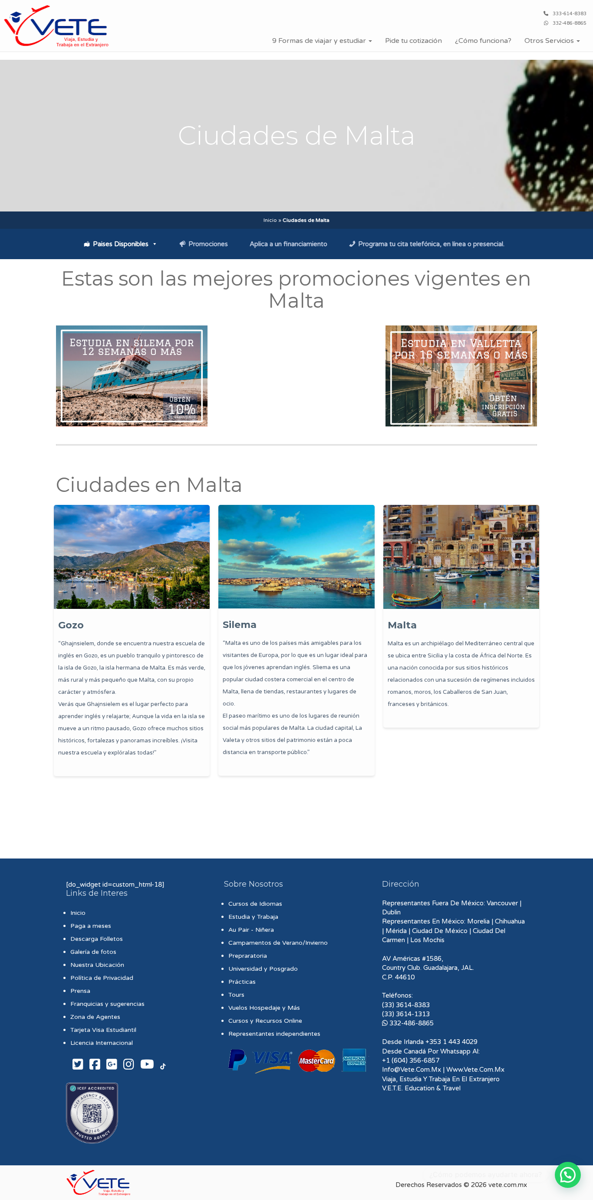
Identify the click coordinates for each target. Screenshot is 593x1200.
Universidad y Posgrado (263, 968)
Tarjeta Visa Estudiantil (103, 1030)
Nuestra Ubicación (97, 965)
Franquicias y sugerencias (107, 1004)
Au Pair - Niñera (251, 929)
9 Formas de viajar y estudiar (320, 40)
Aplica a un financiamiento (288, 244)
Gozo (71, 625)
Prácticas (242, 981)
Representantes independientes (274, 1033)
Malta (402, 625)
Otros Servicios (550, 40)
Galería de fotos (93, 952)
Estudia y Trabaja (253, 916)
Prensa (80, 991)
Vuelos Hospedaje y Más (264, 1007)
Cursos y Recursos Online (265, 1020)
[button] (568, 1175)
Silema (240, 625)
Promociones (208, 244)
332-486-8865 (569, 23)
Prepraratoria (247, 955)
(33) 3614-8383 (406, 1005)
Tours (236, 994)
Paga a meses (90, 926)
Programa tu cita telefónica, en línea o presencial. (431, 244)
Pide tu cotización (413, 40)
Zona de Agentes (95, 1017)
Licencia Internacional (101, 1043)
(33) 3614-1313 (406, 1014)
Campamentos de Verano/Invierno (278, 942)
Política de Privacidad (101, 978)
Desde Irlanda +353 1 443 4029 (430, 1042)
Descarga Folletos (96, 939)
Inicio (270, 220)
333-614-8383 (569, 13)
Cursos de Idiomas (255, 903)
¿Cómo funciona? (483, 40)
